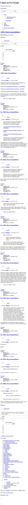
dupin (2, 64)
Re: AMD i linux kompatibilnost (9, 112)
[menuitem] (10, 17)
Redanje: (13, 412)
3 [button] (3, 54)
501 (8, 105)
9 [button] (3, 59)
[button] (3, 48)
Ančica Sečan (10, 492)
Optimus (2, 104)
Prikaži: (3, 412)
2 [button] (3, 53)
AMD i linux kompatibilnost (10, 32)
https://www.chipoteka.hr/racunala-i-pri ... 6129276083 (13, 86)
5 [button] (3, 57)
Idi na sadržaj (3, 8)
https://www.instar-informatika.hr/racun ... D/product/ (13, 91)
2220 (8, 65)
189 (8, 329)
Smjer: (3, 414)
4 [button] (3, 55)
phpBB (7, 490)
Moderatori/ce (11, 35)
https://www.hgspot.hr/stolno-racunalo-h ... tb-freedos (12, 88)
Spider (2, 328)
